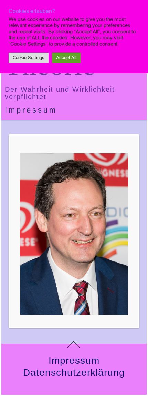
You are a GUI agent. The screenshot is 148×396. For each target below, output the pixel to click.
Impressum (31, 110)
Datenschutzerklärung (74, 372)
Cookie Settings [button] (28, 58)
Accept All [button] (66, 58)
